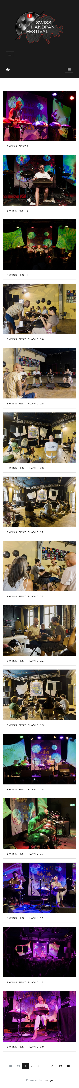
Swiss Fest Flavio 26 (25, 468)
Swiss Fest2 (18, 210)
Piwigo (48, 1080)
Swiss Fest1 (18, 275)
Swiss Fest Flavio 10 (25, 1047)
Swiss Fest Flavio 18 (25, 789)
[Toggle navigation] (10, 54)
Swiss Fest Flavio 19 (25, 725)
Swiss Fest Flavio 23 (25, 596)
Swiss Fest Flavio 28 (25, 403)
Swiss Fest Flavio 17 (25, 853)
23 (53, 1066)
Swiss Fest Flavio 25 (25, 532)
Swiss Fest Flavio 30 (25, 339)
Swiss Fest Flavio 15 (25, 918)
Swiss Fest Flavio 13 (25, 982)
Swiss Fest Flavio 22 (25, 661)
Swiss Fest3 (18, 146)
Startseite (9, 69)
